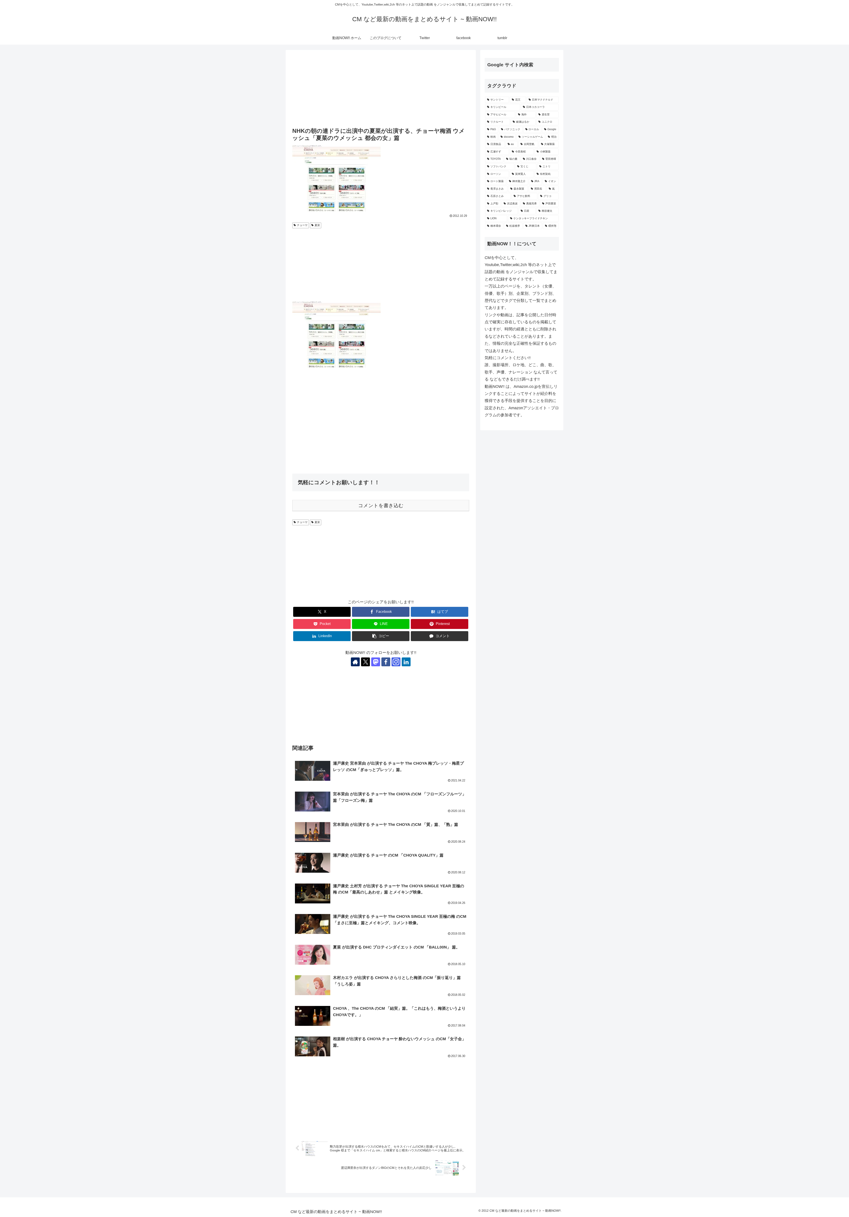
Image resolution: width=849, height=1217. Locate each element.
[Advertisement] (380, 89)
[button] (380, 636)
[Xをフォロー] (365, 661)
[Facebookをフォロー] (385, 661)
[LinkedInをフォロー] (406, 661)
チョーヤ (302, 225)
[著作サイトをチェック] (355, 661)
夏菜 (317, 225)
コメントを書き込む (380, 505)
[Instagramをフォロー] (396, 661)
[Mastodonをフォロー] (375, 661)
